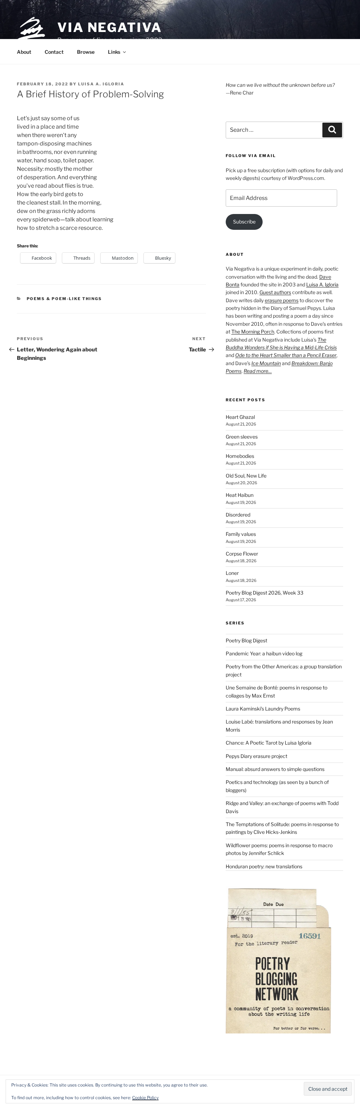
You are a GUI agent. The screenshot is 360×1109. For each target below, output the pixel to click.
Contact (54, 52)
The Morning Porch (252, 332)
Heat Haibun (239, 495)
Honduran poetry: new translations (264, 866)
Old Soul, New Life (246, 476)
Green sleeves (242, 437)
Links (114, 52)
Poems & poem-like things (64, 298)
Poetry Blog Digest (246, 640)
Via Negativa (109, 27)
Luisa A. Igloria (101, 84)
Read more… (258, 371)
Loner (232, 573)
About (24, 52)
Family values (241, 534)
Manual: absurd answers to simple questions (275, 769)
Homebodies (240, 456)
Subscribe (244, 222)
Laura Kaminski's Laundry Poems (263, 709)
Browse (86, 52)
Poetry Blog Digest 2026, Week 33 (264, 593)
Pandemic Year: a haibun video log (264, 653)
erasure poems (281, 300)
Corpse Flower (242, 554)
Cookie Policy (145, 1097)
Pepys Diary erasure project (256, 756)
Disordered (238, 515)
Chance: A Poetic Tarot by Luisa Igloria (268, 743)
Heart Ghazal (240, 417)
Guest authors (275, 292)
